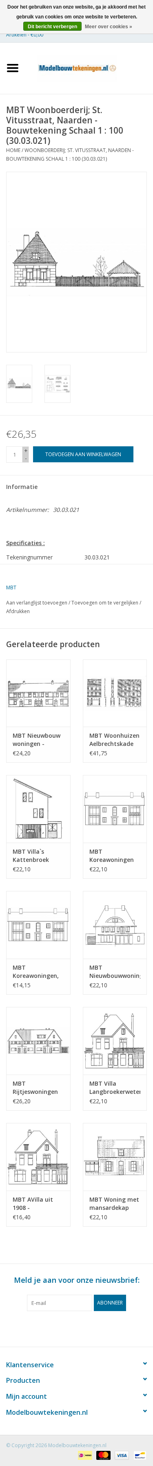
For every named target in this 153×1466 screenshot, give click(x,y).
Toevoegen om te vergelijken (105, 602)
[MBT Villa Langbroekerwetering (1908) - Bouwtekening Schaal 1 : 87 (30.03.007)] (115, 1041)
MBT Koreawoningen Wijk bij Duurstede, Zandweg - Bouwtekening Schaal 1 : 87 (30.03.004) (111, 856)
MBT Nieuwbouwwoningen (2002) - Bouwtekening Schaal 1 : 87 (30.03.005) (115, 972)
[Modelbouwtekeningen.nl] (89, 67)
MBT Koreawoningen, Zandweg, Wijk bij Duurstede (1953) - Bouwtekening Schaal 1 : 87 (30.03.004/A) (37, 972)
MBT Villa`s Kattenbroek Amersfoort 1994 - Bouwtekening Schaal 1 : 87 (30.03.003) (37, 856)
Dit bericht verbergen (52, 27)
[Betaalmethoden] (84, 1454)
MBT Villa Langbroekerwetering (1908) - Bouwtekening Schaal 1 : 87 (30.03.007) (115, 1088)
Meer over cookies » (108, 27)
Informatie (22, 487)
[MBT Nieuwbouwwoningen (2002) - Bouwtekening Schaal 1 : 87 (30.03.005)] (115, 925)
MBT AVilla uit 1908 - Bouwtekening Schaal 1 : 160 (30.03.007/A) (33, 1204)
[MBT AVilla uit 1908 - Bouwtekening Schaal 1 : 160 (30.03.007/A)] (38, 1157)
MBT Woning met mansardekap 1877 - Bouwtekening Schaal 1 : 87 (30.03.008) (114, 1204)
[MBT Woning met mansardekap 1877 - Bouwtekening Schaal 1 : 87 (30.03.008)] (115, 1157)
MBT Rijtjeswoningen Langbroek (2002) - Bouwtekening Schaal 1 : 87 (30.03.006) (37, 1088)
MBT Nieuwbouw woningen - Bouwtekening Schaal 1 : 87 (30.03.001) (36, 740)
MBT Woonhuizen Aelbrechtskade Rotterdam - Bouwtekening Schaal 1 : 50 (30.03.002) (114, 740)
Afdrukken (18, 611)
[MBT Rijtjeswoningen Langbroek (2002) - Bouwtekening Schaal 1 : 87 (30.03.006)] (38, 1041)
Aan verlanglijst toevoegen (36, 602)
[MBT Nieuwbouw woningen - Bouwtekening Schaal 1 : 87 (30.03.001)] (38, 693)
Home (13, 150)
